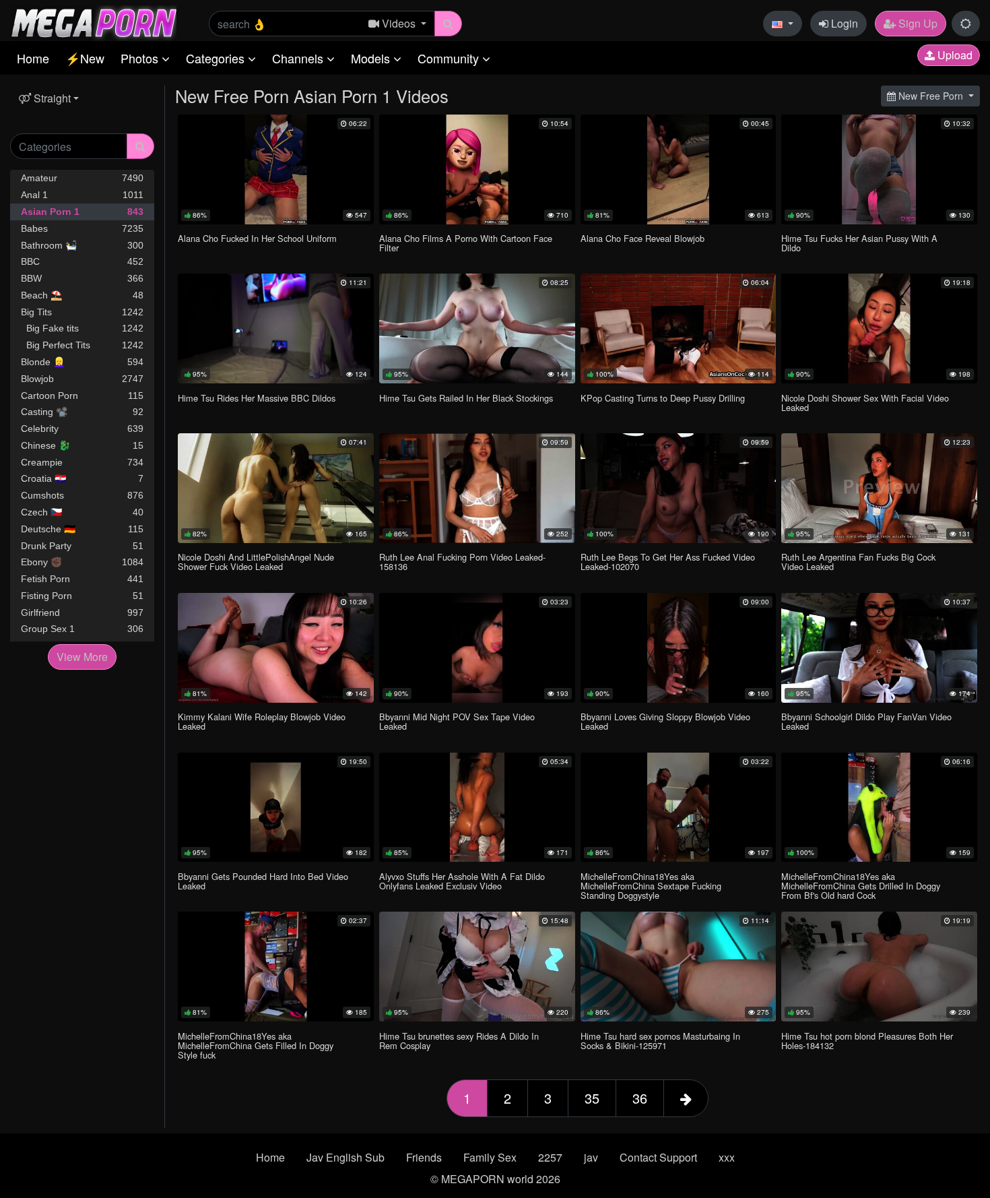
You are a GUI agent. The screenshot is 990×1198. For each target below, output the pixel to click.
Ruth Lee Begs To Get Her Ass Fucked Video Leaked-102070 (668, 561)
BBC (82, 261)
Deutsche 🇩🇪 (82, 529)
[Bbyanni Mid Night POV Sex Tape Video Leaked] (477, 648)
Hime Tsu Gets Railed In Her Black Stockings (466, 397)
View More (82, 656)
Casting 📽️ (82, 411)
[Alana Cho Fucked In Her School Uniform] (276, 169)
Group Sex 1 (82, 628)
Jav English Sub (345, 1157)
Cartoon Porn (82, 395)
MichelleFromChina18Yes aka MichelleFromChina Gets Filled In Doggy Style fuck (255, 1045)
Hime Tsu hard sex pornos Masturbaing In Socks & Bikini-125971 (660, 1041)
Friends (424, 1157)
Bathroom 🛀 (82, 245)
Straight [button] (51, 98)
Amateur (82, 177)
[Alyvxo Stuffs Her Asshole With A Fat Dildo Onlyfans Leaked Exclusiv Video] (477, 807)
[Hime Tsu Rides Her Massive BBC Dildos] (276, 328)
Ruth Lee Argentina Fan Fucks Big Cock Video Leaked (858, 561)
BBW (82, 278)
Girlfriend (82, 612)
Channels (299, 58)
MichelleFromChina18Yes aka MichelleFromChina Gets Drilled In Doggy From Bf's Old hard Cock (860, 886)
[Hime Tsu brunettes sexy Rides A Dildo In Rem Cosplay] (477, 966)
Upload (953, 55)
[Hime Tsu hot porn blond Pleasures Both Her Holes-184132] (879, 966)
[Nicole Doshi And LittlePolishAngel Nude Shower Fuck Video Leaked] (276, 488)
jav (591, 1157)
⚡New (84, 58)
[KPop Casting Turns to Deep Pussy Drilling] (679, 328)
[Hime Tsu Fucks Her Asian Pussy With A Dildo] (879, 169)
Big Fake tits (82, 328)
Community (450, 58)
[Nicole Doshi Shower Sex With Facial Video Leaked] (879, 328)
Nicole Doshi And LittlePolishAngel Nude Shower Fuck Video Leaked (256, 561)
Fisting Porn (82, 595)
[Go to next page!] (685, 1098)
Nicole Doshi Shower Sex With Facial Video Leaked (865, 402)
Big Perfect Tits (82, 345)
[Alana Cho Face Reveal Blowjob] (679, 169)
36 (639, 1098)
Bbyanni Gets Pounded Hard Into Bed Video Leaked (263, 881)
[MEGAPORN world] (93, 22)
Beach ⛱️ (82, 295)
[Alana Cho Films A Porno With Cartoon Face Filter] (477, 169)
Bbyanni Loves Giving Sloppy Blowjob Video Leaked (665, 721)
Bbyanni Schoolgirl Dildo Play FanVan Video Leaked (866, 721)
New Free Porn (931, 95)
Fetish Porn (82, 578)
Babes (82, 228)
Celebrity (82, 428)
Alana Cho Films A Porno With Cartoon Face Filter (465, 243)
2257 (550, 1157)
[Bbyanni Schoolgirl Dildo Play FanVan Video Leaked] (879, 648)
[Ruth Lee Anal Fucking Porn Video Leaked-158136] (477, 488)
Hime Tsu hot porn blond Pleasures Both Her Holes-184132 (867, 1041)
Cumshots (82, 495)
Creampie (82, 462)
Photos (141, 58)
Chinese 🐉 (82, 445)
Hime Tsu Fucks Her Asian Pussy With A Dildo (859, 243)
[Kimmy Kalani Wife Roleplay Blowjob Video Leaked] (276, 648)
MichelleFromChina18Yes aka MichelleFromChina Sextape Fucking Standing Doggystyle (651, 886)
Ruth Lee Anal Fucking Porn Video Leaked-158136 (462, 561)
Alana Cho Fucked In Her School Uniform (257, 238)
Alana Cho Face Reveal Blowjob (642, 238)
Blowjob (82, 378)
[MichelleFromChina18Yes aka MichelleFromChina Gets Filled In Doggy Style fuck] (276, 966)
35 (592, 1098)
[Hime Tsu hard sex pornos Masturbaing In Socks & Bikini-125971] (679, 966)
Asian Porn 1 (82, 211)
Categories (217, 58)
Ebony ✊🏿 (82, 562)
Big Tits (82, 312)
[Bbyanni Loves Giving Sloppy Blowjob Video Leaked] (679, 648)
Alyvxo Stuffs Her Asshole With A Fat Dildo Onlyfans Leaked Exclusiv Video (462, 881)
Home (33, 58)
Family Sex (490, 1157)
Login (843, 23)
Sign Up (916, 23)
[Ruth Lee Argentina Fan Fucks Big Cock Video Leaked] (879, 488)
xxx (727, 1157)
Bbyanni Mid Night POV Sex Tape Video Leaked (457, 721)
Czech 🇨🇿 (82, 512)
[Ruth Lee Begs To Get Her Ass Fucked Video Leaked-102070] (679, 488)
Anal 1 (82, 194)
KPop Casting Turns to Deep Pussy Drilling (663, 397)
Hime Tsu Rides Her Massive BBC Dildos (256, 397)
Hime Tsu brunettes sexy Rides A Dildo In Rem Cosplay (459, 1041)
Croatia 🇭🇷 (82, 478)
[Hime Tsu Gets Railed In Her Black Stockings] (477, 328)
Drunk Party (82, 545)
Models (372, 58)
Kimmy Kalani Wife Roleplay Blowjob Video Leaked (261, 721)
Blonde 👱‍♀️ (82, 361)
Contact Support (658, 1157)
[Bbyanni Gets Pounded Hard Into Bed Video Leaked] (276, 807)
